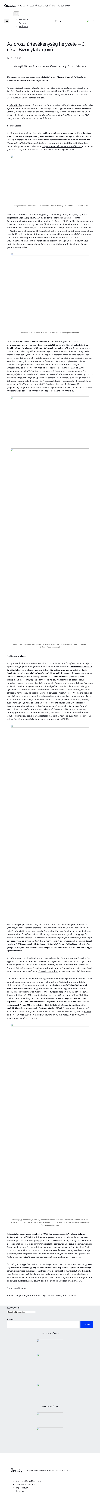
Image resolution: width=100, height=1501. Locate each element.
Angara (19, 1295)
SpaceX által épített (81, 958)
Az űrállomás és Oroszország (47, 66)
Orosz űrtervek (76, 66)
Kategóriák (13, 1307)
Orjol (44, 1295)
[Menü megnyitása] (6, 21)
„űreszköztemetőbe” (48, 971)
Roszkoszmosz (70, 1295)
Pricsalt (15, 1015)
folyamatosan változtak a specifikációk (62, 146)
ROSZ (58, 1295)
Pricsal (51, 1295)
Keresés (10, 1319)
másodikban (44, 91)
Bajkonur (28, 1295)
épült (22, 1018)
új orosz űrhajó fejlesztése (23, 133)
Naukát (87, 1011)
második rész (15, 105)
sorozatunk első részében (73, 88)
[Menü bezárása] (16, 13)
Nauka (37, 1295)
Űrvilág (10, 5)
